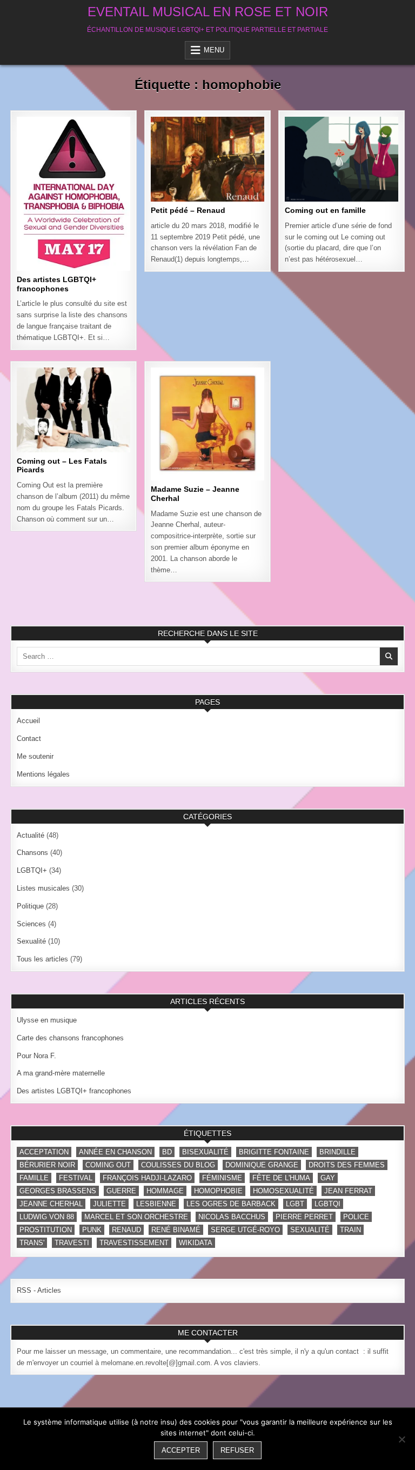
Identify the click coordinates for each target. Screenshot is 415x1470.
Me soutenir (35, 756)
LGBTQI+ (34, 163)
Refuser (237, 1450)
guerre (121, 1191)
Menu (214, 50)
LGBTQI (327, 1204)
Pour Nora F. (36, 1056)
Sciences (31, 924)
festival (75, 1178)
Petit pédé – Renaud (188, 210)
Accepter (181, 1450)
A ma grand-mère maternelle (61, 1073)
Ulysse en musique (47, 1020)
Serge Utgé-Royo (245, 1230)
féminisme (222, 1178)
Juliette (109, 1204)
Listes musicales (360, 152)
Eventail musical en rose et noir (208, 11)
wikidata (195, 1243)
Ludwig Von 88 (46, 1217)
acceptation (44, 1152)
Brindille (337, 1152)
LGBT (295, 1204)
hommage (165, 1191)
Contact (29, 738)
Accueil (28, 721)
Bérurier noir (47, 1165)
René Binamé (175, 1230)
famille (34, 1178)
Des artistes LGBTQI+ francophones (56, 284)
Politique (30, 906)
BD (167, 1152)
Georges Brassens (57, 1191)
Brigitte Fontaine (274, 1152)
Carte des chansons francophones (70, 1038)
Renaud (126, 1230)
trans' (31, 1243)
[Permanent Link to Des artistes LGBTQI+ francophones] (73, 194)
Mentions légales (43, 774)
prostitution (45, 1230)
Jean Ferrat (348, 1191)
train (350, 1230)
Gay (327, 1178)
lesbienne (156, 1204)
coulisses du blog (178, 1165)
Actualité (47, 152)
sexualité (310, 1230)
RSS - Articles (39, 1290)
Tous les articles (93, 163)
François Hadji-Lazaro (147, 1178)
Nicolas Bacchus (231, 1217)
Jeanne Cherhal (51, 1204)
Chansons (95, 152)
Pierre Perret (304, 1217)
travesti (72, 1243)
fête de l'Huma (281, 1178)
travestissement (134, 1243)
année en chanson (115, 1152)
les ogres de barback (231, 1204)
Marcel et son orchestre (136, 1217)
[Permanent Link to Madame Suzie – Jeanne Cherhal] (207, 424)
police (356, 1217)
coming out (108, 1165)
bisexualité (205, 1152)
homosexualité (283, 1191)
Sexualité (31, 941)
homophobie (218, 1191)
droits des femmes (347, 1165)
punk (92, 1230)
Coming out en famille (325, 210)
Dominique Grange (261, 1165)
